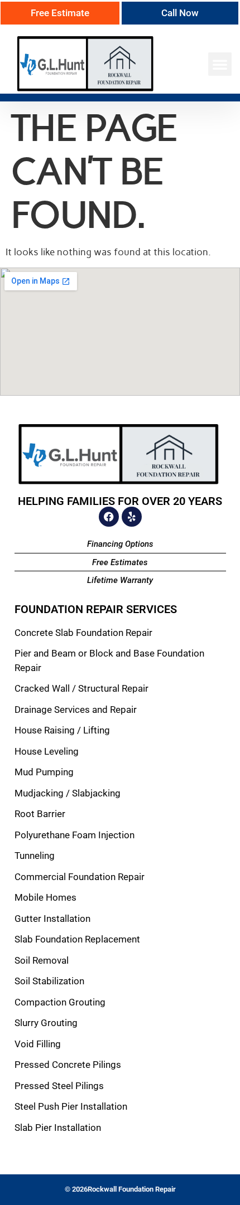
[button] (220, 64)
